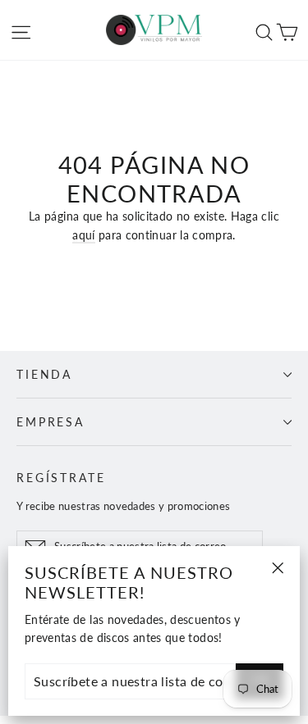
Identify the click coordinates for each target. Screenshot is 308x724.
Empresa (50, 422)
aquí (83, 235)
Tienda (44, 374)
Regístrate (61, 478)
